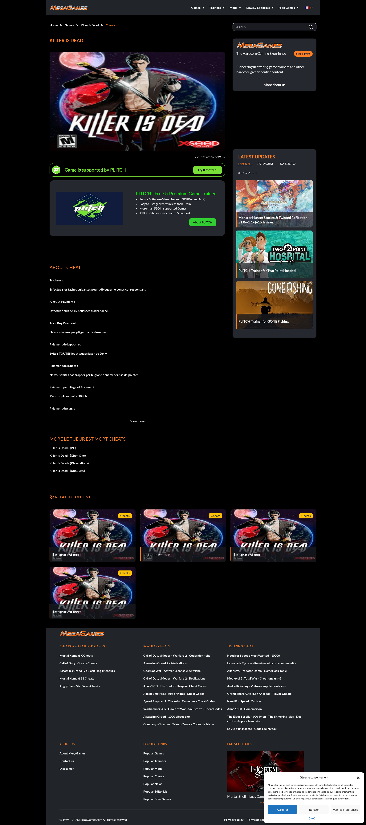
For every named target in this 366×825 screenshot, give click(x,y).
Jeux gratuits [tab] (247, 172)
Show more (137, 421)
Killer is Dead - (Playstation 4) (70, 463)
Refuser (314, 809)
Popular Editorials (155, 791)
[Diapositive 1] (261, 802)
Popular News (152, 784)
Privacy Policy (234, 819)
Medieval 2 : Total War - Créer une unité (254, 678)
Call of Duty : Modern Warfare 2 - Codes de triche (176, 655)
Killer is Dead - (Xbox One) (68, 455)
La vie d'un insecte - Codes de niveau (252, 728)
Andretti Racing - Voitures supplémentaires (256, 686)
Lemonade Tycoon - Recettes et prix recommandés (261, 663)
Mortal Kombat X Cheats (76, 655)
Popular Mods (152, 768)
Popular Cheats (153, 776)
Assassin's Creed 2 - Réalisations (165, 663)
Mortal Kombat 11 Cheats (76, 678)
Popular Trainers (154, 761)
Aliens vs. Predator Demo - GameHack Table (257, 670)
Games (69, 25)
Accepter (282, 809)
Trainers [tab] (244, 163)
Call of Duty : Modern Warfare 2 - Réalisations (174, 678)
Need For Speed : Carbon (244, 701)
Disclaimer (66, 768)
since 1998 (303, 53)
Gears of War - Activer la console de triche (172, 670)
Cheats (110, 25)
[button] (358, 777)
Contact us (66, 761)
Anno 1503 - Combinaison (244, 709)
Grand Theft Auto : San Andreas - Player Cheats (259, 693)
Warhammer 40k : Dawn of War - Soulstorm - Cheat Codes (182, 709)
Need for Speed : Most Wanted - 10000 (253, 655)
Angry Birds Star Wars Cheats (79, 686)
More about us (274, 85)
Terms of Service (258, 819)
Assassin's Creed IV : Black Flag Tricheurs (87, 670)
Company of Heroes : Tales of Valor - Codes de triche (178, 724)
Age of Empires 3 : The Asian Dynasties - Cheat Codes (179, 701)
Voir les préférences (345, 809)
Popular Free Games (157, 799)
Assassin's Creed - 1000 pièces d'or (166, 716)
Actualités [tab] (265, 163)
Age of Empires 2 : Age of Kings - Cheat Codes (173, 693)
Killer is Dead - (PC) (63, 448)
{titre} (312, 818)
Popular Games (153, 753)
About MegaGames (72, 753)
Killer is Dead (90, 25)
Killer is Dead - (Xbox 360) (67, 470)
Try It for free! (208, 170)
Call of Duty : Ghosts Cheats (78, 663)
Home (54, 25)
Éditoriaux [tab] (288, 163)
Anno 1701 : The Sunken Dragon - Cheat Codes (174, 686)
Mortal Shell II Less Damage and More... (256, 796)
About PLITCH (202, 222)
